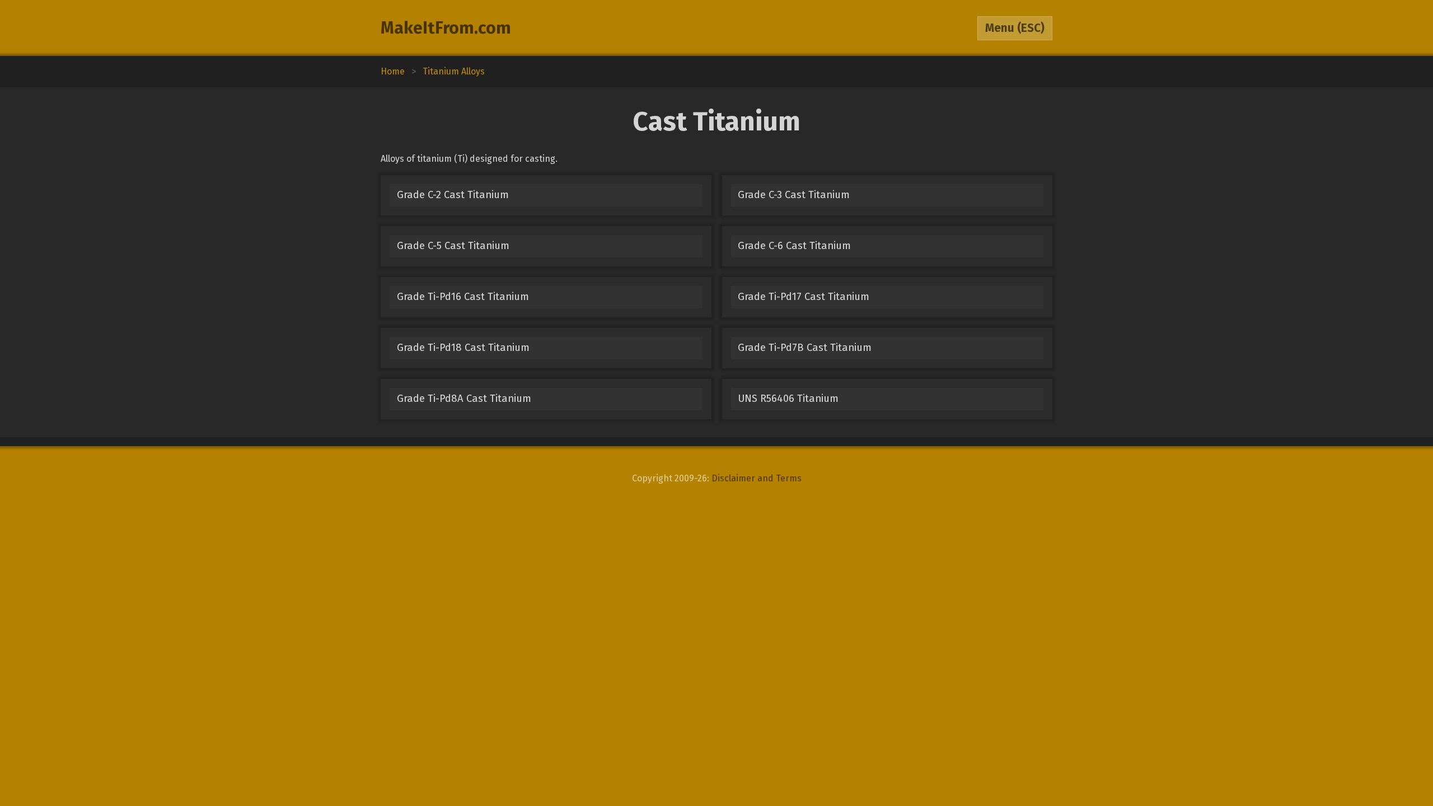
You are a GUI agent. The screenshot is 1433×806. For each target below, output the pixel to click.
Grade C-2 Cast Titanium (453, 195)
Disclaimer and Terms (756, 478)
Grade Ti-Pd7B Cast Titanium (805, 347)
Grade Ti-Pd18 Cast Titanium (463, 347)
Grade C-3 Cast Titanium (794, 195)
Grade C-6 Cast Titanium (794, 246)
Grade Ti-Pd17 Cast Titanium (803, 296)
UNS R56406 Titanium (788, 398)
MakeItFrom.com (446, 28)
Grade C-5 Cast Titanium (453, 246)
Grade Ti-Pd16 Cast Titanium (463, 296)
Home (393, 71)
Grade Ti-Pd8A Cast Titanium (464, 398)
